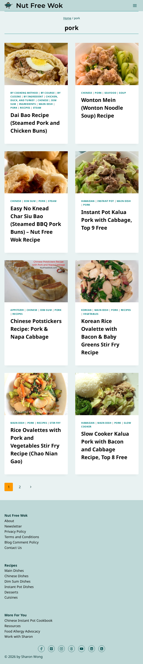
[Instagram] (61, 648)
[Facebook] (41, 648)
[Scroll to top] (133, 658)
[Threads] (71, 648)
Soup (122, 92)
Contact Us (13, 547)
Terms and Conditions (21, 537)
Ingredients (27, 104)
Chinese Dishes (16, 576)
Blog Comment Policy (21, 542)
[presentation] (36, 64)
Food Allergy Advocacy (22, 631)
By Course (48, 92)
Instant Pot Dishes (19, 586)
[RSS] (101, 648)
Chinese (43, 100)
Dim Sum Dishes (17, 581)
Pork (13, 107)
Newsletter (13, 526)
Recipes (25, 107)
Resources (12, 626)
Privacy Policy (15, 531)
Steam (37, 107)
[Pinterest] (51, 648)
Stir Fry (55, 422)
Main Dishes (14, 570)
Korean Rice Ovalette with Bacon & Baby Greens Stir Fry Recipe (100, 336)
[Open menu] (135, 5)
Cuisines (11, 597)
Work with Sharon (18, 636)
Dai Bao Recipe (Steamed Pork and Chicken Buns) (35, 122)
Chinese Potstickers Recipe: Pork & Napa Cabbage (36, 328)
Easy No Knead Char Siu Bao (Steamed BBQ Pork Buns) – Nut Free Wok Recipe (35, 224)
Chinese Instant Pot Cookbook (28, 620)
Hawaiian (88, 201)
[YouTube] (81, 648)
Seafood (110, 92)
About (9, 521)
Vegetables (90, 314)
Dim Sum (30, 201)
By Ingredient (33, 96)
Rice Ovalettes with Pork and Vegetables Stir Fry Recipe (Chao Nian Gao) (35, 445)
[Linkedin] (91, 648)
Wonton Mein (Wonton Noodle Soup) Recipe (102, 107)
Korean (86, 310)
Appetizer (17, 310)
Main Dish (46, 104)
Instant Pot (105, 201)
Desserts (11, 592)
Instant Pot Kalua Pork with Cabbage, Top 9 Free (106, 219)
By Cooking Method (24, 92)
